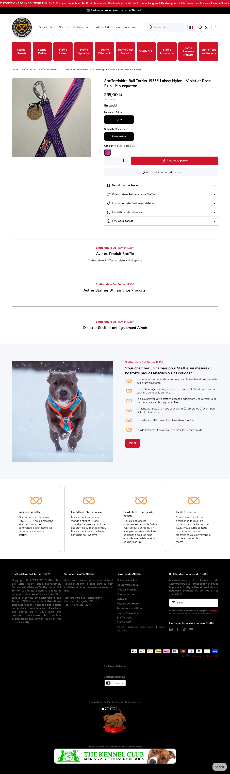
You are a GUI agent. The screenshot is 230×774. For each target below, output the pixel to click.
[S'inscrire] (214, 603)
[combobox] (165, 27)
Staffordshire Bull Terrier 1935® (204, 656)
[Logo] (22, 27)
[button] (191, 27)
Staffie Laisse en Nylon (50, 69)
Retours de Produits (129, 603)
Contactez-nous (126, 594)
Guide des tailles (127, 580)
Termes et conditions (129, 608)
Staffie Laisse (28, 69)
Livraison (122, 598)
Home (15, 69)
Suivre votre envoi (128, 584)
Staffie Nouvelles (127, 613)
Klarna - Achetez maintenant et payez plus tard (141, 628)
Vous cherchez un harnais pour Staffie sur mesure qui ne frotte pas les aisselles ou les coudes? (169, 370)
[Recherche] (149, 27)
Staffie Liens (124, 617)
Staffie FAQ (124, 622)
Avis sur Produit (126, 589)
